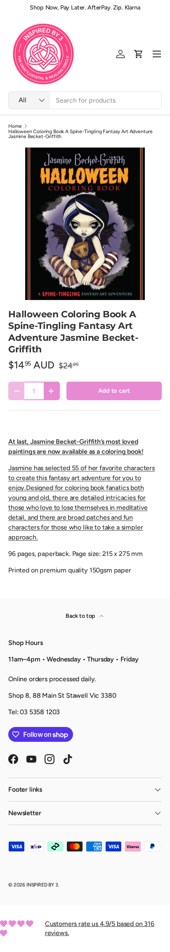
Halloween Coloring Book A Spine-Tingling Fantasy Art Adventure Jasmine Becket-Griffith (80, 134)
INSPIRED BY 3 (42, 885)
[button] (139, 54)
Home (14, 126)
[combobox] (85, 100)
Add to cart (114, 390)
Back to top (81, 615)
